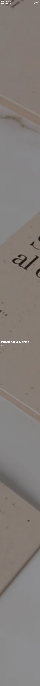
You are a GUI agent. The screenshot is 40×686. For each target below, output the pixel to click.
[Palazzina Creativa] (6, 2)
